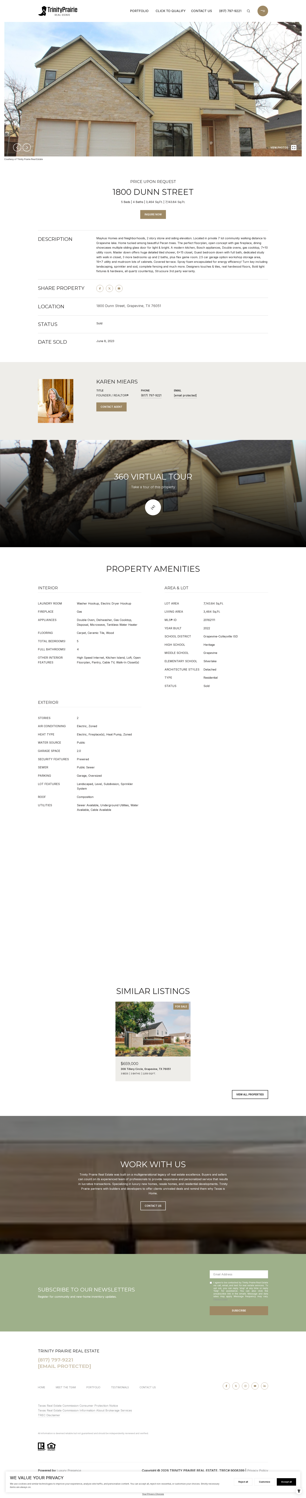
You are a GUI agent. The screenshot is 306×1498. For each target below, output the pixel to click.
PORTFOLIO (139, 11)
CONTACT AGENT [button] (111, 406)
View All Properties (250, 1094)
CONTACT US (148, 1387)
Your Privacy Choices (153, 1494)
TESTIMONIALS (120, 1387)
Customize (264, 1481)
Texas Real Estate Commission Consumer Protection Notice (78, 1405)
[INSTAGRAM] (245, 1386)
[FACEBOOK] (226, 1386)
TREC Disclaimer (49, 1415)
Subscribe (239, 1310)
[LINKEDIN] (264, 1386)
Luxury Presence (69, 1470)
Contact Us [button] (153, 1205)
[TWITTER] (235, 1386)
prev (17, 147)
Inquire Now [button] (153, 214)
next (27, 147)
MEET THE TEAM (66, 1387)
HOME (41, 1387)
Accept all (286, 1481)
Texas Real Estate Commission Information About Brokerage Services (85, 1410)
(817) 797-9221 (230, 11)
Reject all (243, 1481)
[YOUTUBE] (255, 1386)
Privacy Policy (220, 1299)
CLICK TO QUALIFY (171, 11)
